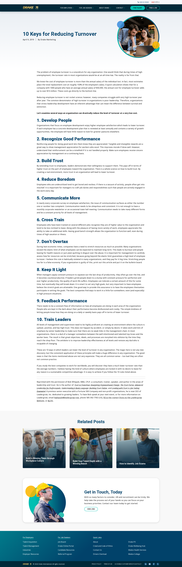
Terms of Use (108, 564)
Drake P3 (132, 542)
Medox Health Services (137, 550)
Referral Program (65, 554)
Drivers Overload (99, 554)
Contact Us (97, 550)
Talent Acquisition (30, 542)
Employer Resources (31, 554)
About (95, 542)
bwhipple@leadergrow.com (66, 397)
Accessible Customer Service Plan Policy (128, 564)
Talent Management (31, 546)
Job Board (62, 542)
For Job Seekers (85, 8)
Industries (27, 550)
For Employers (66, 8)
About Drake (104, 8)
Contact (119, 8)
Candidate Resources (66, 550)
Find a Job (153, 8)
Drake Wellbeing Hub (136, 546)
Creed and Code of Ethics (103, 546)
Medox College (134, 554)
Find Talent (137, 8)
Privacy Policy (96, 564)
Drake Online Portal (66, 546)
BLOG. (50, 400)
